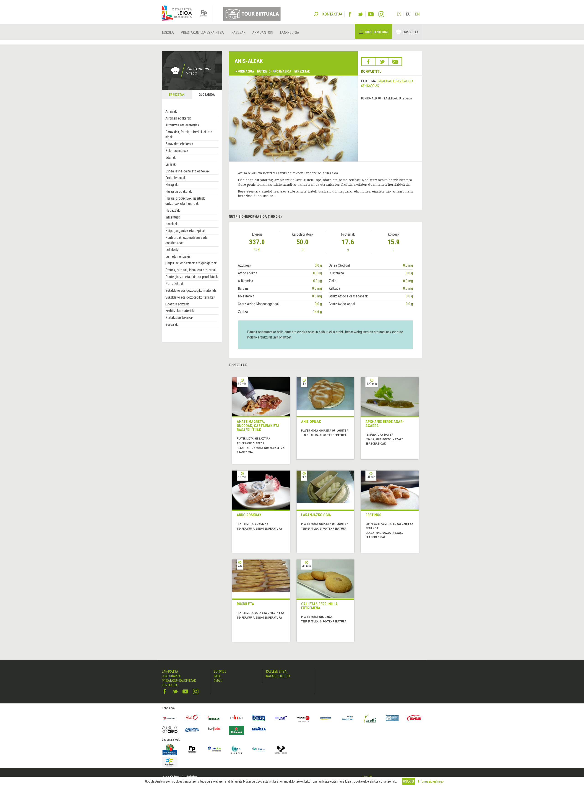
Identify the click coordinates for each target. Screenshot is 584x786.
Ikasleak (238, 32)
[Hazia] (192, 718)
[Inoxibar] (414, 718)
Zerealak (171, 324)
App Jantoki (262, 32)
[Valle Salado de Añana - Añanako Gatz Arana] (392, 718)
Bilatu (316, 13)
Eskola (168, 32)
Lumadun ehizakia (177, 256)
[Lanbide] (214, 749)
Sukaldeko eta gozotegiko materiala (190, 290)
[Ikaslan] (258, 749)
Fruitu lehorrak (175, 178)
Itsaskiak (171, 224)
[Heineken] (214, 718)
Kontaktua (170, 685)
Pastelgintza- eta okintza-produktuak (191, 277)
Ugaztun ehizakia (177, 304)
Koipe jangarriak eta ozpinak (185, 231)
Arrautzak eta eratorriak (182, 125)
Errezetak (410, 32)
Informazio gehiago (431, 781)
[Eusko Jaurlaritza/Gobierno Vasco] (169, 749)
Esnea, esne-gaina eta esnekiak (187, 171)
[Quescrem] (192, 730)
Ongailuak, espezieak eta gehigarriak (191, 263)
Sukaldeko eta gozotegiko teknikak (190, 297)
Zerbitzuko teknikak (179, 317)
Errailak (170, 164)
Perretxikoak (174, 283)
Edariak (170, 157)
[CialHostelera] (236, 718)
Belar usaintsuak (176, 150)
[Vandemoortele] (325, 718)
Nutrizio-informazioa (274, 71)
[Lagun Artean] (347, 718)
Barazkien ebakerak (179, 144)
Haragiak (171, 184)
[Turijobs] (214, 729)
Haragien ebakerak (178, 191)
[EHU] (281, 749)
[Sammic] (169, 718)
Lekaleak (171, 249)
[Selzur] (281, 718)
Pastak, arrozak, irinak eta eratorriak (190, 270)
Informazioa (244, 71)
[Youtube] (371, 14)
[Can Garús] (370, 718)
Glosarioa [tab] (207, 94)
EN (417, 14)
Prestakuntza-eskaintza (202, 32)
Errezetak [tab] (177, 94)
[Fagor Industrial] (303, 718)
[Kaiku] (258, 718)
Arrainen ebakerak (178, 118)
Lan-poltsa (289, 32)
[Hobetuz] (236, 749)
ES (399, 14)
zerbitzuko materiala (180, 311)
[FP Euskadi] (192, 749)
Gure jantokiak (377, 32)
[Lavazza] (258, 728)
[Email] (395, 61)
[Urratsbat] (169, 762)
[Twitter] (360, 14)
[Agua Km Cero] (169, 729)
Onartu (408, 781)
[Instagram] (381, 14)
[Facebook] (350, 14)
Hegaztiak (172, 210)
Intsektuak (172, 217)
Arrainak (171, 111)
